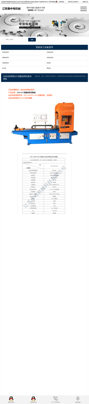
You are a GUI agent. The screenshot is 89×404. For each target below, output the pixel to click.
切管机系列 (50, 52)
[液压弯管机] (11, 8)
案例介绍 (85, 1)
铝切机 (49, 63)
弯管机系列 (5, 52)
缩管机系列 (50, 57)
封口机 (4, 68)
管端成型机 (5, 63)
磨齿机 (49, 68)
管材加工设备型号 (73, 1)
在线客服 (61, 1)
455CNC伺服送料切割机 (26, 92)
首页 (42, 76)
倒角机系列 (5, 57)
